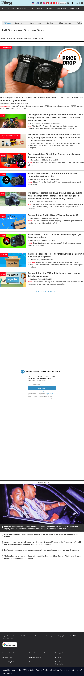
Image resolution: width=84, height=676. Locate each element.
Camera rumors (35, 23)
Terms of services (47, 391)
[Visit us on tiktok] (57, 3)
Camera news (19, 23)
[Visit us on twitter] (41, 3)
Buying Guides (60, 8)
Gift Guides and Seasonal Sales (10, 136)
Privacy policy (59, 653)
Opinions (50, 23)
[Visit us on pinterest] (51, 3)
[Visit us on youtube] (47, 3)
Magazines (73, 8)
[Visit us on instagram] (44, 3)
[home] (2, 8)
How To (39, 8)
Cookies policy (7, 657)
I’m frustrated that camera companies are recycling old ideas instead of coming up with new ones (41, 550)
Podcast (80, 23)
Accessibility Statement (10, 662)
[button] (79, 3)
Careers (31, 662)
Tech (31, 8)
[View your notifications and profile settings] (72, 3)
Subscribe (63, 3)
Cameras (10, 8)
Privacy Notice (49, 393)
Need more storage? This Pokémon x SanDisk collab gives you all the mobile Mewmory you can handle (41, 535)
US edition (54, 670)
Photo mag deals (65, 23)
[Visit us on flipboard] (54, 3)
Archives (53, 292)
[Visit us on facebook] (37, 3)
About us (58, 657)
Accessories (21, 8)
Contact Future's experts (37, 653)
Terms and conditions (9, 653)
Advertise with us (35, 657)
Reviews (49, 8)
